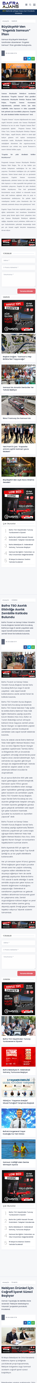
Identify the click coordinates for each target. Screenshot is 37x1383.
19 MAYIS (14, 1282)
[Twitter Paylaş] (29, 58)
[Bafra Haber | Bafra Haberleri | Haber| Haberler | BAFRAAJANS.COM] (11, 5)
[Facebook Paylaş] (25, 58)
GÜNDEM (14, 600)
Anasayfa (5, 21)
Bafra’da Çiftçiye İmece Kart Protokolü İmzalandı (18, 12)
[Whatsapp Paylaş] (33, 58)
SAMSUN (14, 21)
